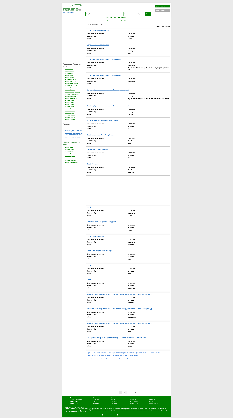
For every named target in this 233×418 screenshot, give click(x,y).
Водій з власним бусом (95, 236)
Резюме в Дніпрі (69, 73)
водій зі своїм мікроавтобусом (72, 128)
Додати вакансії (160, 10)
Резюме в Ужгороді (70, 111)
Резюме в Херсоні (69, 113)
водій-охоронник (75, 133)
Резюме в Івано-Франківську (72, 92)
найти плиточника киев (106, 355)
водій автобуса (70, 131)
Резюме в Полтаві (69, 102)
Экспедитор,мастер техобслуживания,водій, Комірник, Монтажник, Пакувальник (116, 338)
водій (81, 130)
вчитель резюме (93, 355)
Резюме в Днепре (69, 151)
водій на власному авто (77, 137)
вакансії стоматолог (154, 353)
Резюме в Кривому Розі (71, 98)
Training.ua (152, 399)
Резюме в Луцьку (69, 100)
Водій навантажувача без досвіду (99, 251)
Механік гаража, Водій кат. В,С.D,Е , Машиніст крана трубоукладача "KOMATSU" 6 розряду (119, 294)
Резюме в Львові (69, 71)
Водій (89, 207)
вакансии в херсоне (138, 358)
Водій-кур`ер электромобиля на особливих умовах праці (108, 90)
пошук (148, 14)
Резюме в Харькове (70, 156)
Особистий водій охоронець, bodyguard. (101, 222)
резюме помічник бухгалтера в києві (99, 353)
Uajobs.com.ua (134, 401)
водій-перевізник (75, 134)
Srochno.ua (114, 403)
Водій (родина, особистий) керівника (100, 135)
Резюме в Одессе (69, 154)
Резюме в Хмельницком (71, 162)
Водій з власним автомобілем (98, 30)
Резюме (88, 24)
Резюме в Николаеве (70, 160)
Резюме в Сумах (69, 106)
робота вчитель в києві (132, 355)
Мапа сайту (96, 403)
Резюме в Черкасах (70, 115)
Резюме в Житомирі (70, 90)
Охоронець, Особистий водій (97, 149)
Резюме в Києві (69, 69)
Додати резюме (160, 6)
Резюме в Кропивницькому (72, 94)
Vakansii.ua (133, 399)
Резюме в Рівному (69, 104)
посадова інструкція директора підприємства (102, 358)
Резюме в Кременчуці (70, 96)
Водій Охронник (93, 164)
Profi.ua (151, 401)
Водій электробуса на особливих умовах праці (104, 59)
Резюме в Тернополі (70, 108)
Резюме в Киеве (69, 147)
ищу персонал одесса (124, 358)
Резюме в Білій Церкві (71, 85)
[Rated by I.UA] (124, 415)
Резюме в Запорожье (70, 158)
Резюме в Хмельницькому (72, 83)
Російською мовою (68, 12)
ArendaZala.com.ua (154, 403)
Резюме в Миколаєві (70, 81)
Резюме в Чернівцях (70, 119)
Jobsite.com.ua (134, 403)
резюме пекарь (119, 355)
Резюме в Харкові (69, 77)
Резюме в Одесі (69, 75)
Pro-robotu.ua (114, 401)
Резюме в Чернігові (70, 117)
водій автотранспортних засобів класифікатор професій (129, 353)
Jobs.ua (113, 399)
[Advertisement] (118, 8)
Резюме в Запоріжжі (70, 79)
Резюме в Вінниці (69, 87)
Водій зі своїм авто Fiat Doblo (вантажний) (102, 120)
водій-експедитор (75, 130)
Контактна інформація (76, 399)
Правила (95, 401)
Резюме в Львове (69, 149)
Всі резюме (95, 24)
